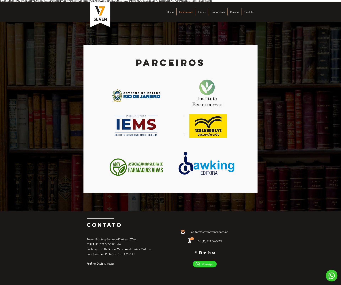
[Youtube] (213, 252)
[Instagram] (195, 252)
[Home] (331, 275)
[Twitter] (204, 252)
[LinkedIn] (209, 252)
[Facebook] (200, 252)
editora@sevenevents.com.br (209, 231)
